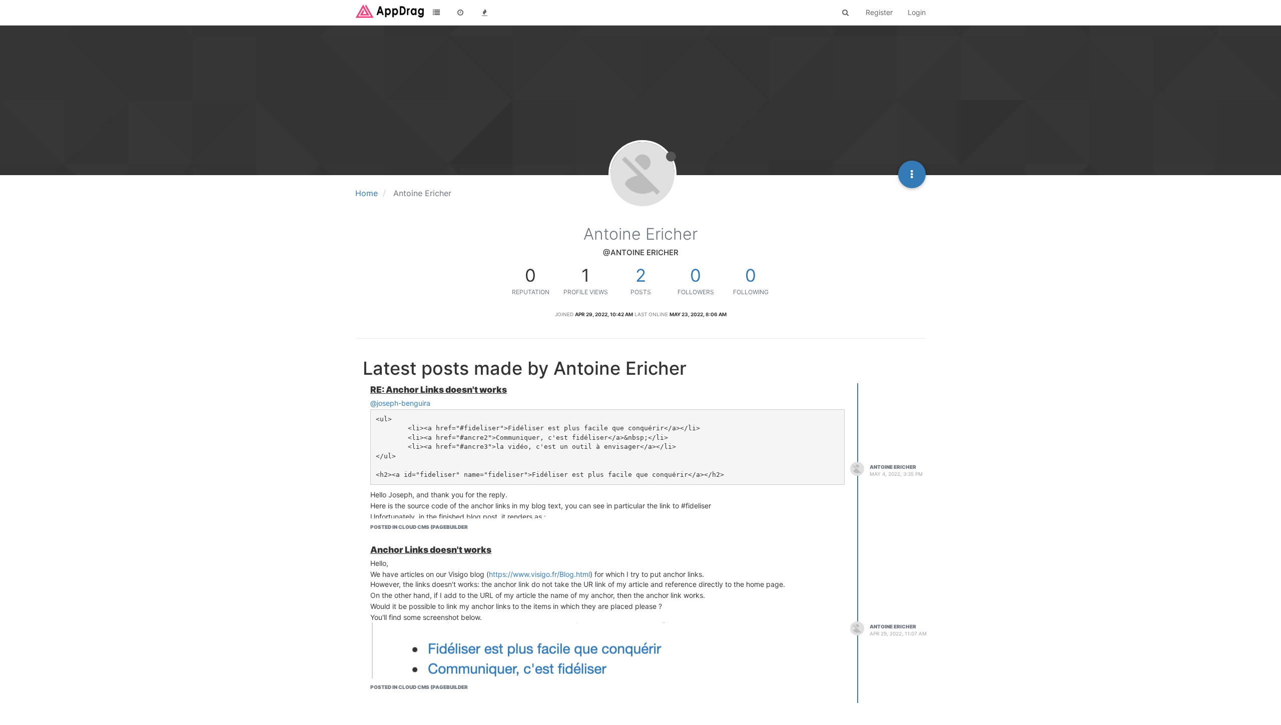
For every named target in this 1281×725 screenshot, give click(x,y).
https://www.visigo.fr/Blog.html (539, 574)
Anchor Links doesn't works (430, 549)
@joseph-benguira (400, 403)
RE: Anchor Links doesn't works (438, 389)
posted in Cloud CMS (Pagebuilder (419, 527)
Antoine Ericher (893, 467)
